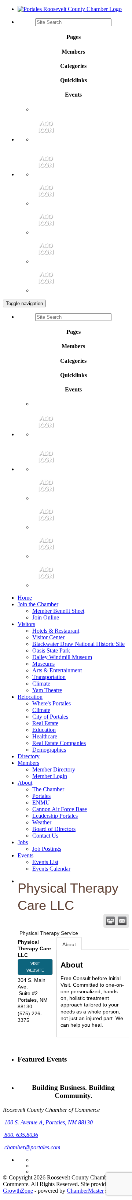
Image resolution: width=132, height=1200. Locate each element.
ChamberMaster (85, 1191)
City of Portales (50, 716)
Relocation (30, 697)
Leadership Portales (55, 816)
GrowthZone (18, 1191)
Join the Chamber (38, 604)
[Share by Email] (122, 921)
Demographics (49, 750)
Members (28, 763)
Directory (29, 756)
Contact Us (45, 835)
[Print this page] (110, 921)
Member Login (49, 776)
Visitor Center (48, 637)
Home (25, 597)
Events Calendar (51, 868)
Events (25, 855)
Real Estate (45, 723)
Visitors (26, 624)
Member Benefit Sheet (58, 611)
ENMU (41, 802)
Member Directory (53, 769)
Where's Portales (51, 703)
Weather (41, 822)
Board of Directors (54, 829)
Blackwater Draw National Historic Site (78, 644)
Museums (43, 664)
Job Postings (46, 849)
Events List (45, 862)
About (25, 783)
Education (44, 730)
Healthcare (44, 736)
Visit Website (35, 966)
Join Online (45, 617)
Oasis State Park (51, 650)
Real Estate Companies (59, 743)
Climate (41, 683)
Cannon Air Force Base (59, 809)
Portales (41, 796)
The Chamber (48, 789)
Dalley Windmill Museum (62, 657)
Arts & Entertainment (57, 670)
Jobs (23, 842)
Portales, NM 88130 (48, 1122)
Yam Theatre (47, 690)
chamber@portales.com (31, 1147)
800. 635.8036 (20, 1135)
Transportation (49, 677)
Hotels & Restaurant (55, 631)
